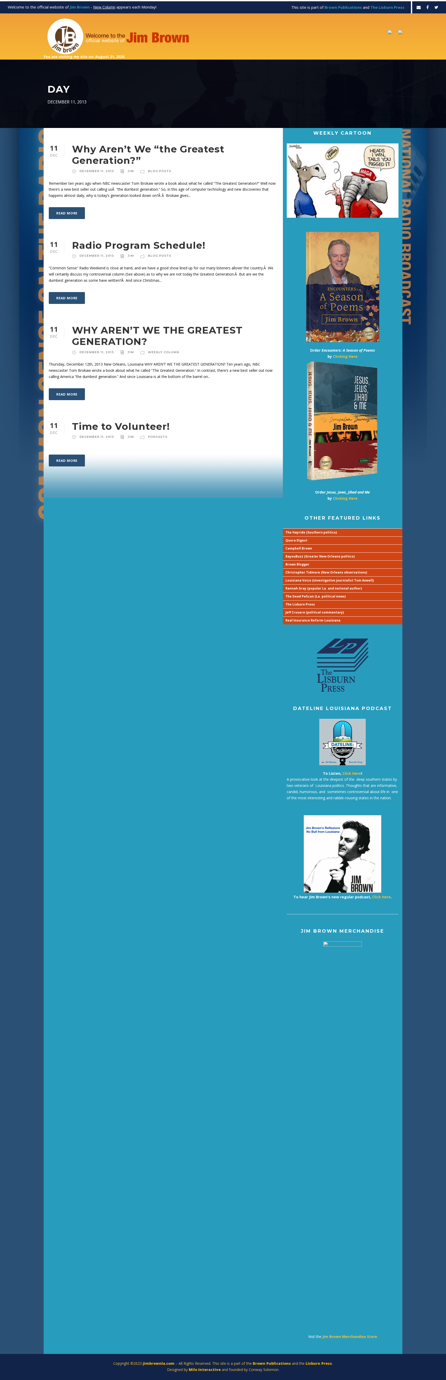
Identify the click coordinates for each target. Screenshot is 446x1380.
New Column (104, 7)
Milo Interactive (205, 1369)
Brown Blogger (297, 564)
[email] (419, 7)
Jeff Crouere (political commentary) (314, 612)
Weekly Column (163, 352)
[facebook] (427, 7)
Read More (66, 213)
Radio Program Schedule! (138, 245)
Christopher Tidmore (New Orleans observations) (326, 572)
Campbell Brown (298, 548)
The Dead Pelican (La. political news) (315, 596)
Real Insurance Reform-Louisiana (312, 620)
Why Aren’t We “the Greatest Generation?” (148, 154)
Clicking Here (345, 356)
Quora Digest (296, 540)
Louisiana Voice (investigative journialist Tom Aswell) (329, 580)
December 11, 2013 (96, 171)
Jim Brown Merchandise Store (349, 1336)
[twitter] (436, 7)
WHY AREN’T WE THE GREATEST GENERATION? (157, 335)
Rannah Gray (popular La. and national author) (323, 588)
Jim (131, 171)
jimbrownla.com (158, 1363)
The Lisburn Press (300, 604)
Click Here (352, 773)
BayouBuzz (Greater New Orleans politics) (320, 556)
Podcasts (158, 437)
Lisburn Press (319, 1363)
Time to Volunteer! (121, 426)
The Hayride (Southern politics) (311, 532)
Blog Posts (159, 171)
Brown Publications (272, 1363)
